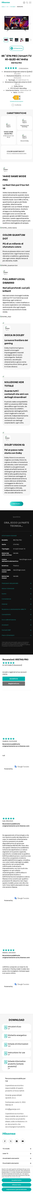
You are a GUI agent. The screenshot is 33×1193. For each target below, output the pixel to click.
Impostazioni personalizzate (16, 1189)
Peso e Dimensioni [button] (8, 635)
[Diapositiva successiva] (30, 23)
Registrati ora (13, 684)
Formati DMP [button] (6, 630)
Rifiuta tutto (16, 1185)
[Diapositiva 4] (22, 40)
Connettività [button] (6, 615)
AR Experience (18, 48)
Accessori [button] (5, 625)
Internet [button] (4, 604)
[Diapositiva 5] (27, 40)
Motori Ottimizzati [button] (8, 589)
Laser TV (5, 1153)
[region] (16, 23)
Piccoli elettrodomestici (11, 1163)
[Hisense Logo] (11, 2)
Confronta (18, 105)
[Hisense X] (10, 1141)
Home (3, 6)
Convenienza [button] (6, 599)
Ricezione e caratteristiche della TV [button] (14, 609)
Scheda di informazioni (16, 101)
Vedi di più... (16, 504)
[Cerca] (27, 3)
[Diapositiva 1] (6, 40)
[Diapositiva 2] (11, 40)
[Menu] (30, 3)
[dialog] (16, 1179)
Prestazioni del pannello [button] (10, 583)
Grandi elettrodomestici (11, 1158)
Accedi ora (14, 679)
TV (7, 6)
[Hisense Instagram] (16, 1141)
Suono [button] (4, 594)
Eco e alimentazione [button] (9, 620)
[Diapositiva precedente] (2, 23)
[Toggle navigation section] (30, 1148)
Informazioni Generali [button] (9, 536)
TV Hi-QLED (12, 6)
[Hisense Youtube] (22, 1141)
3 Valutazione (23, 68)
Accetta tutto (16, 1180)
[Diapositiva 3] (16, 40)
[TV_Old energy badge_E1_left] (16, 98)
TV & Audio (6, 1149)
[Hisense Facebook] (4, 1141)
